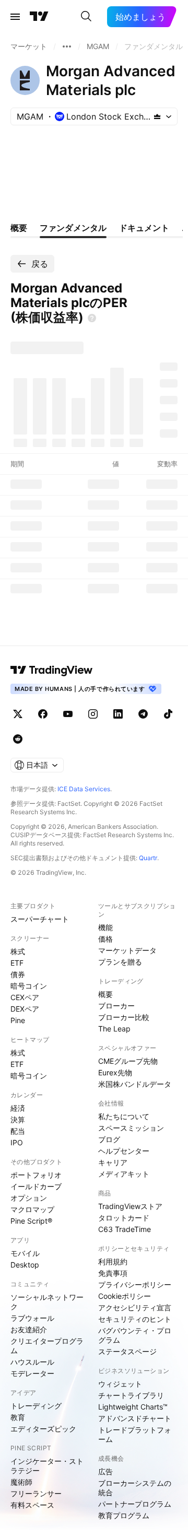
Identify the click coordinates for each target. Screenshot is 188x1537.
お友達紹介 (28, 1329)
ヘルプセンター (123, 1150)
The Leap (114, 1028)
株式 (17, 951)
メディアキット (123, 1173)
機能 (105, 927)
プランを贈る (120, 961)
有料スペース (32, 1504)
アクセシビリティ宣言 (134, 1307)
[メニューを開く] (15, 16)
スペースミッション (131, 1127)
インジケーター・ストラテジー (47, 1466)
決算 (17, 1119)
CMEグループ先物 (128, 1061)
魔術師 (21, 1481)
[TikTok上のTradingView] (168, 714)
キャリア (112, 1162)
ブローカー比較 (123, 1017)
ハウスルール (32, 1361)
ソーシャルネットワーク (47, 1302)
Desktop (24, 1264)
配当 (17, 1131)
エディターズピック (43, 1428)
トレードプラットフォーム (134, 1434)
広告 (105, 1471)
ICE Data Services (83, 789)
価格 (105, 938)
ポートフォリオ (36, 1174)
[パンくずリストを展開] (67, 46)
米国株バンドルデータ (134, 1084)
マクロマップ (32, 1209)
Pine (17, 1020)
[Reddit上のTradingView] (17, 739)
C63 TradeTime (124, 1229)
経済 (17, 1108)
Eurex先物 (115, 1072)
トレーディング (36, 1405)
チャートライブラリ (131, 1395)
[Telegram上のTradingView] (143, 714)
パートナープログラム (134, 1503)
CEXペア (24, 997)
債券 (17, 974)
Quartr (148, 858)
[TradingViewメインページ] (51, 670)
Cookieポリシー (124, 1296)
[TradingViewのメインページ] (39, 16)
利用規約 (112, 1261)
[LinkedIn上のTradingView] (118, 714)
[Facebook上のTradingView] (43, 714)
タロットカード (123, 1217)
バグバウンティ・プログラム (134, 1335)
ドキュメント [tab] (144, 227)
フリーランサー (36, 1493)
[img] (157, 116)
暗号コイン (28, 985)
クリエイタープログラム (47, 1345)
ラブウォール (32, 1317)
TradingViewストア (130, 1206)
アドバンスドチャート (134, 1418)
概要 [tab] (18, 227)
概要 (105, 994)
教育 (17, 1417)
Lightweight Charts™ (133, 1406)
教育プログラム (123, 1515)
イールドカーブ (36, 1186)
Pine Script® (31, 1220)
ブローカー (116, 1005)
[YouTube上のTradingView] (68, 714)
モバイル (25, 1253)
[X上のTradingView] (17, 714)
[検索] (86, 16)
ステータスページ (127, 1351)
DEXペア (24, 1008)
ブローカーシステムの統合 (134, 1488)
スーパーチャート (39, 918)
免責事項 (112, 1273)
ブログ (109, 1139)
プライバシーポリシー (134, 1284)
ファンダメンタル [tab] (73, 227)
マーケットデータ (127, 950)
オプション (28, 1197)
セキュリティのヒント (134, 1319)
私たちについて (123, 1116)
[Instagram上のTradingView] (93, 714)
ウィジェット (120, 1383)
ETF (17, 962)
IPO (16, 1142)
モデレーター (32, 1373)
